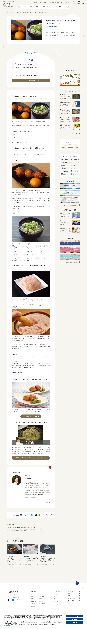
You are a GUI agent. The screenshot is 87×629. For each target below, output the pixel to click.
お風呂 (43, 6)
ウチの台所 (55, 26)
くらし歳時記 (33, 492)
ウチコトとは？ (67, 2)
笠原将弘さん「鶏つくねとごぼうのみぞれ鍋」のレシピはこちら (30, 458)
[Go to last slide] (19, 7)
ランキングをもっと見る (72, 133)
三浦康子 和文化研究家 (30, 497)
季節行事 (40, 598)
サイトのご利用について (16, 530)
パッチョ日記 (41, 605)
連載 (61, 2)
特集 (58, 2)
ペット (40, 594)
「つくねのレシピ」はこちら (30, 416)
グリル (55, 596)
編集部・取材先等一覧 (72, 598)
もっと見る (45, 502)
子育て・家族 (41, 596)
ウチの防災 (33, 603)
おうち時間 (41, 600)
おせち (27, 490)
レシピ (53, 2)
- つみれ (16, 72)
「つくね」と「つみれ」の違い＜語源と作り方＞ (26, 67)
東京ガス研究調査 (42, 603)
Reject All (74, 619)
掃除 (31, 6)
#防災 (64, 145)
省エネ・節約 (58, 6)
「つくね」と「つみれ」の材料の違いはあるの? (26, 75)
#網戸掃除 (70, 147)
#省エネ (75, 145)
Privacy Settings (74, 616)
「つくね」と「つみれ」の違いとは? (23, 64)
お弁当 (55, 598)
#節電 (76, 147)
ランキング (70, 591)
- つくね (16, 69)
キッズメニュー (57, 601)
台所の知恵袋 (49, 26)
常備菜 (55, 600)
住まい (50, 6)
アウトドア (41, 601)
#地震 (69, 145)
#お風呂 (64, 147)
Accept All (74, 622)
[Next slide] (68, 7)
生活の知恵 (33, 606)
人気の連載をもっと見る (72, 262)
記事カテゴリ (46, 2)
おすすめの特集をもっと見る (71, 205)
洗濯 (37, 6)
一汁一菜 (55, 594)
